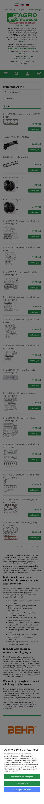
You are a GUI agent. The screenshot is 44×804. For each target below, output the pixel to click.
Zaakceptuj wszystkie (22, 790)
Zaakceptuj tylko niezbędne (22, 777)
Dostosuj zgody (22, 783)
